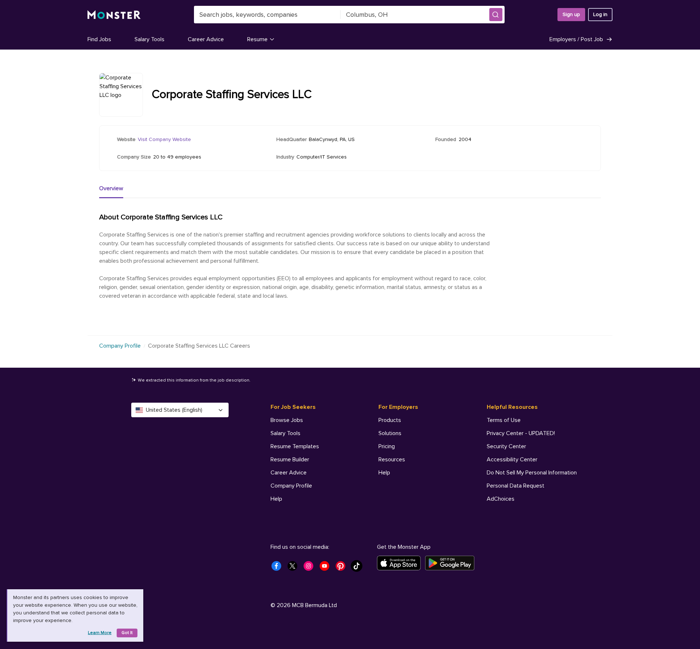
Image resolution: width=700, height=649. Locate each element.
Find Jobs (99, 39)
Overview (111, 188)
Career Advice (206, 39)
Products (389, 420)
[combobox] (267, 14)
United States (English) (174, 410)
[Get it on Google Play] (452, 563)
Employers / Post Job (576, 39)
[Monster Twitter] (295, 568)
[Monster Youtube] (327, 568)
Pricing (386, 446)
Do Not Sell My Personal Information (532, 472)
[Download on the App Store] (401, 563)
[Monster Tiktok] (359, 568)
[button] (495, 14)
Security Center (506, 446)
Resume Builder (290, 459)
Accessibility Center (512, 459)
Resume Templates (295, 446)
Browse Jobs (287, 420)
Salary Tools (149, 39)
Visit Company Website (164, 139)
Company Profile (120, 345)
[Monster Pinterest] (343, 568)
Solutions (389, 433)
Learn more (100, 633)
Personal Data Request (515, 485)
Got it (127, 633)
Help (276, 499)
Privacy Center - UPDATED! (521, 433)
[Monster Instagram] (311, 568)
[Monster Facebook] (279, 568)
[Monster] (114, 14)
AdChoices (500, 499)
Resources (391, 459)
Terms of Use (504, 420)
